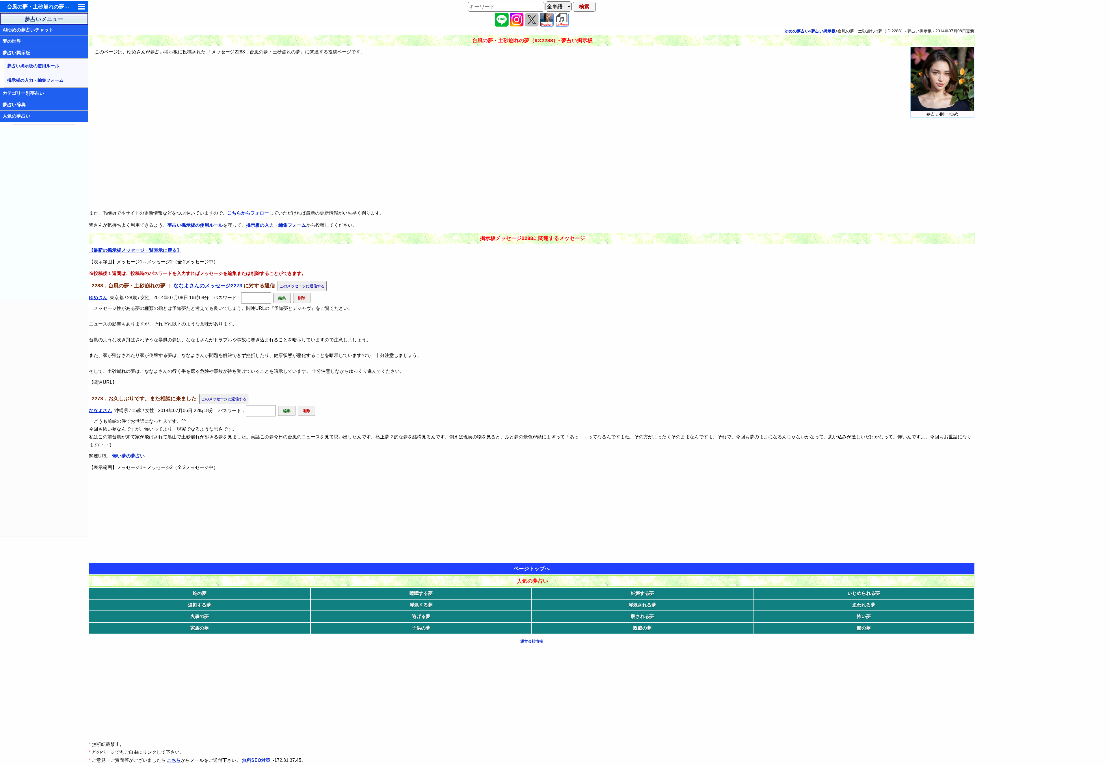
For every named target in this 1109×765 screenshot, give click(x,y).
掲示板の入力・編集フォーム (35, 80)
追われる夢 (863, 604)
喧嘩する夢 (421, 593)
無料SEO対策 (256, 760)
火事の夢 (199, 616)
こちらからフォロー (248, 213)
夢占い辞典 (14, 104)
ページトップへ (531, 569)
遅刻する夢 (199, 604)
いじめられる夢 (864, 593)
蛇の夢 (199, 593)
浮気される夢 (642, 604)
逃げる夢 (421, 616)
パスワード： (227, 297)
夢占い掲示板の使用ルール (33, 65)
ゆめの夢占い (797, 31)
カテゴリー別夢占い (23, 93)
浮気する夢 (421, 604)
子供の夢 (421, 628)
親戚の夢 (642, 628)
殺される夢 (642, 616)
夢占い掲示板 (16, 52)
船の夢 (864, 628)
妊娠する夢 (642, 593)
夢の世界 (12, 41)
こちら (174, 760)
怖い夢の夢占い (128, 455)
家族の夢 (199, 628)
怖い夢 (864, 616)
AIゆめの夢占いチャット (28, 29)
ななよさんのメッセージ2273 (208, 285)
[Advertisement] (44, 213)
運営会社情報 (531, 641)
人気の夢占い (16, 115)
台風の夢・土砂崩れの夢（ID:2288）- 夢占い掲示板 (67, 7)
